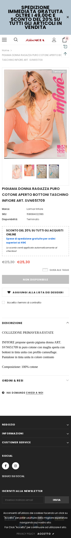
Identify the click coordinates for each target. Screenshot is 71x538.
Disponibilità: (10, 219)
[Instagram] (15, 465)
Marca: (6, 209)
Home (5, 50)
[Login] (54, 40)
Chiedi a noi (34, 392)
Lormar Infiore (35, 209)
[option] (35, 114)
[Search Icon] (16, 40)
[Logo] (35, 40)
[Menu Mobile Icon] (4, 39)
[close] (68, 17)
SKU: (4, 214)
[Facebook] (5, 465)
